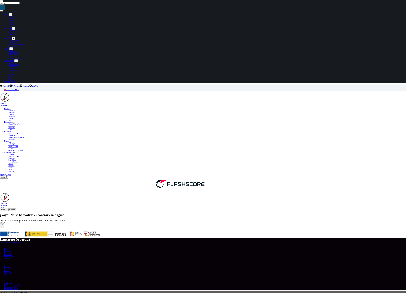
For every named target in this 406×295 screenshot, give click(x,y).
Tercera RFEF (13, 111)
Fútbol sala (8, 255)
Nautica (6, 141)
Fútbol (6, 109)
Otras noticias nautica (15, 150)
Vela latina (11, 143)
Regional (11, 114)
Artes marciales (13, 156)
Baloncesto (8, 122)
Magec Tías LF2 (14, 124)
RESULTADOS (5, 175)
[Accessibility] (2, 7)
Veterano (11, 118)
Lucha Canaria (13, 162)
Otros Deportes (9, 152)
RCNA (10, 149)
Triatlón (11, 171)
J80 (5, 274)
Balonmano (8, 131)
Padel (10, 167)
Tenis (10, 169)
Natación (11, 166)
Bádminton (12, 158)
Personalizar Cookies (11, 289)
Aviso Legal (8, 283)
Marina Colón (13, 147)
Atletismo (11, 154)
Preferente (11, 112)
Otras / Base (12, 139)
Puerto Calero (13, 145)
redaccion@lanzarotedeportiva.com (12, 242)
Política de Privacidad (11, 285)
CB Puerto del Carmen (16, 137)
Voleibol (7, 258)
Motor (10, 164)
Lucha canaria (9, 257)
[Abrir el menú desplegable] (10, 109)
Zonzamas (11, 135)
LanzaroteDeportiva (3, 104)
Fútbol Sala (12, 160)
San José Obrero (13, 133)
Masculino (11, 128)
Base (10, 120)
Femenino (11, 116)
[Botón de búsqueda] (2, 225)
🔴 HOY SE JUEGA (11, 90)
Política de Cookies (10, 287)
